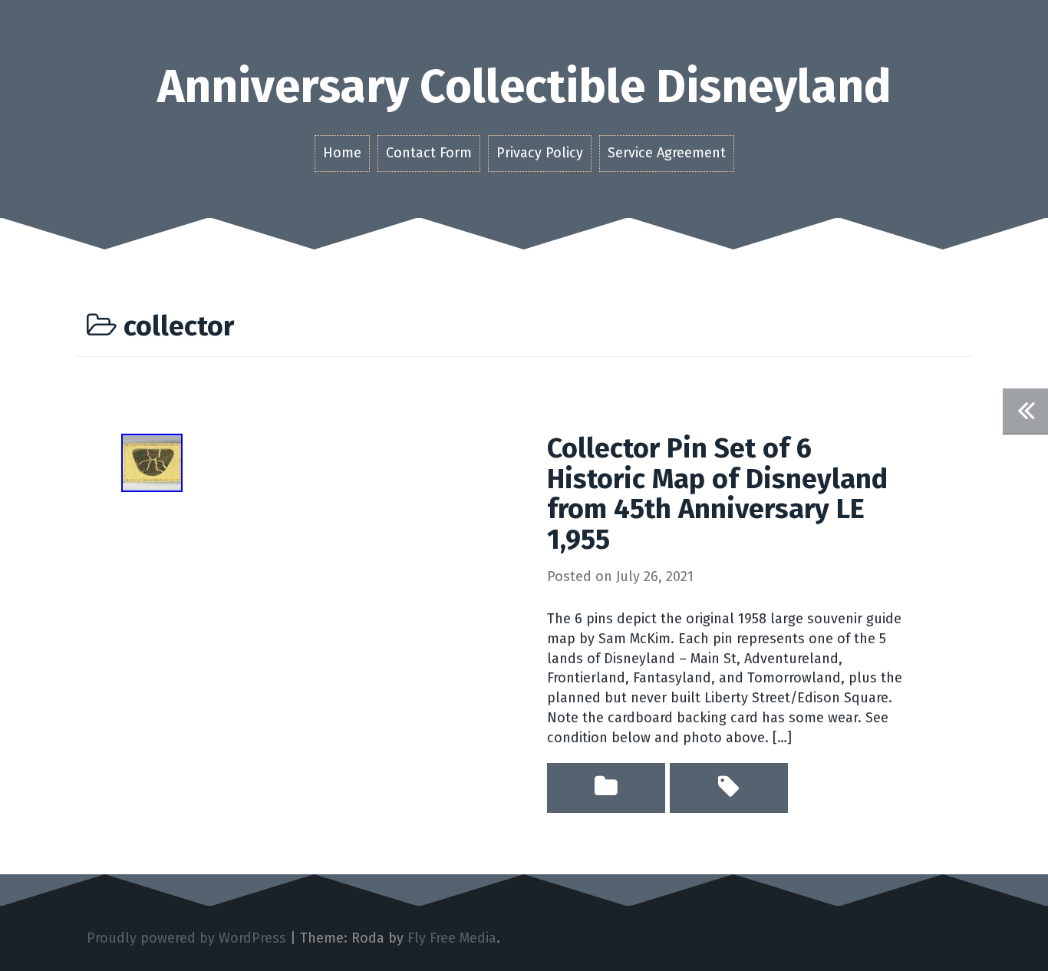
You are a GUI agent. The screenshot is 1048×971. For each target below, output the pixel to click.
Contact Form (429, 152)
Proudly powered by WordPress (186, 938)
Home (342, 152)
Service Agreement (667, 152)
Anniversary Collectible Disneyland (524, 86)
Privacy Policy (539, 152)
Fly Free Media (451, 938)
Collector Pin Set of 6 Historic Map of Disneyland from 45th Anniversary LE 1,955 (717, 494)
